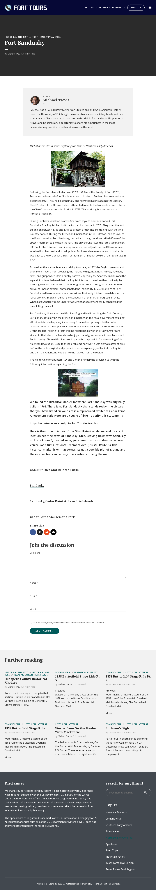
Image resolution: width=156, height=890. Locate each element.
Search (145, 792)
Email (33, 596)
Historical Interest (111, 7)
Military (90, 7)
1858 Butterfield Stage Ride (25, 728)
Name (34, 583)
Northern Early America (46, 36)
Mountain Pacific (115, 856)
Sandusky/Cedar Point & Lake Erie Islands (61, 501)
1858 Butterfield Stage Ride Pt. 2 (128, 678)
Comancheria (63, 672)
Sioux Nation (113, 831)
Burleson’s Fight (118, 728)
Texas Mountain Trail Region (31, 674)
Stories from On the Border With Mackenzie (75, 730)
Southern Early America (119, 825)
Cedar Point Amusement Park (52, 517)
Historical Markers (116, 812)
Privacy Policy (86, 884)
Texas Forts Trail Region (120, 863)
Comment (35, 553)
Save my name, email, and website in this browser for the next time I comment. (69, 622)
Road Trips (112, 850)
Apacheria (111, 844)
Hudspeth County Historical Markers (26, 681)
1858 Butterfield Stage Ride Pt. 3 (77, 678)
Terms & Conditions (102, 884)
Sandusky (37, 485)
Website (34, 609)
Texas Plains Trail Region (120, 869)
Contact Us (116, 884)
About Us (136, 7)
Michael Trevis (14, 53)
